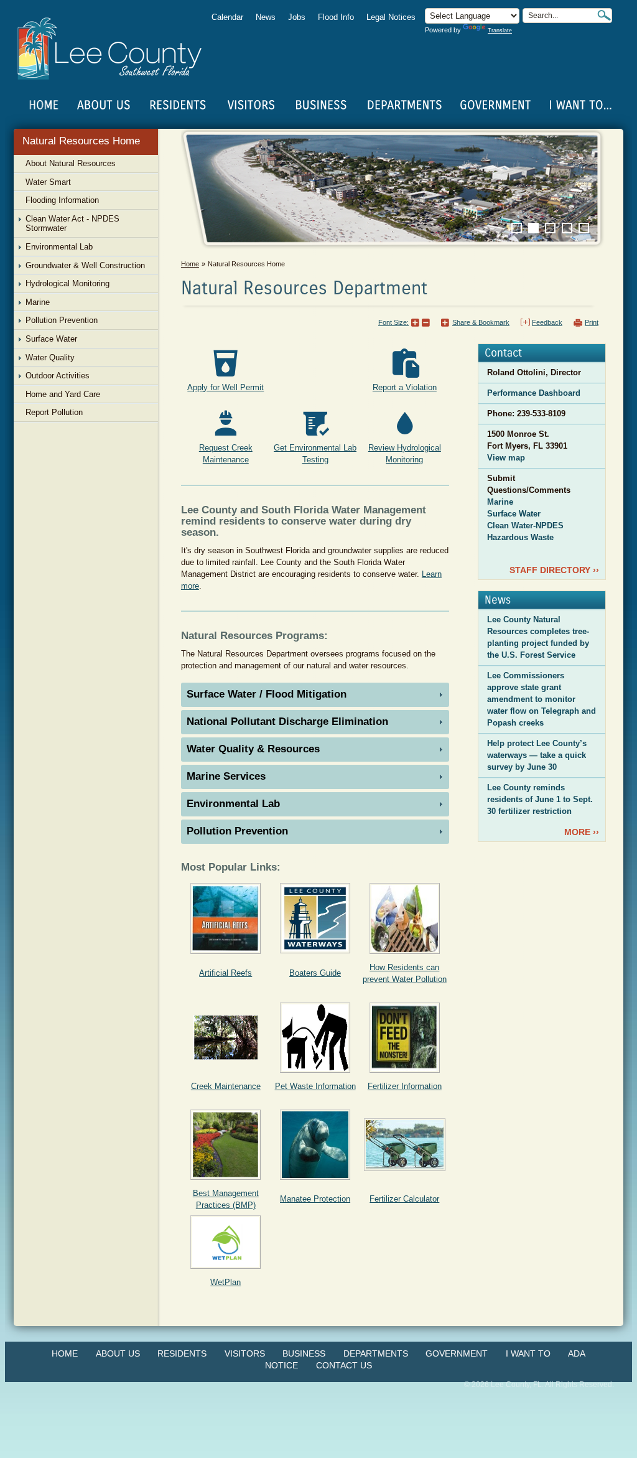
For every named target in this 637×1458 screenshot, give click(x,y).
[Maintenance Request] (225, 423)
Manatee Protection (315, 1198)
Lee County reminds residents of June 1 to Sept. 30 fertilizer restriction (540, 799)
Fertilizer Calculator (404, 1198)
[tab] (315, 695)
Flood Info (336, 17)
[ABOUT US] (103, 105)
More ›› (581, 832)
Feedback (547, 322)
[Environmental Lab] (315, 423)
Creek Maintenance (226, 1086)
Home (44, 105)
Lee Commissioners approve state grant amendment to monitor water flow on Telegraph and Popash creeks (541, 699)
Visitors (245, 1353)
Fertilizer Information (405, 1086)
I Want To (528, 1353)
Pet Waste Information (315, 1086)
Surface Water (514, 513)
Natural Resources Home (81, 141)
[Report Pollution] (405, 363)
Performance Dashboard (533, 393)
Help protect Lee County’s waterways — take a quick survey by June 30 (537, 755)
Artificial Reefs (225, 973)
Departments (375, 1353)
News (266, 17)
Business (303, 1353)
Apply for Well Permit (225, 387)
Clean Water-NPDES (525, 525)
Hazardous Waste (520, 537)
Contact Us (344, 1365)
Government (456, 1353)
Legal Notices (391, 17)
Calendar (227, 17)
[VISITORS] (251, 105)
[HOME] (44, 105)
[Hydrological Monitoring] (405, 423)
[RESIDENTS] (177, 105)
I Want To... (579, 105)
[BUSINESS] (321, 105)
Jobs (296, 17)
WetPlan (225, 1282)
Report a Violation (405, 387)
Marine (500, 502)
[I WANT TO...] (579, 105)
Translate (500, 30)
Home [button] (118, 48)
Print (591, 322)
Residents (182, 1353)
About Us (118, 1353)
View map (506, 457)
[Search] (604, 15)
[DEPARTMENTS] (404, 105)
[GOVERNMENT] (495, 105)
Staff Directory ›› (554, 570)
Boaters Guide (315, 973)
